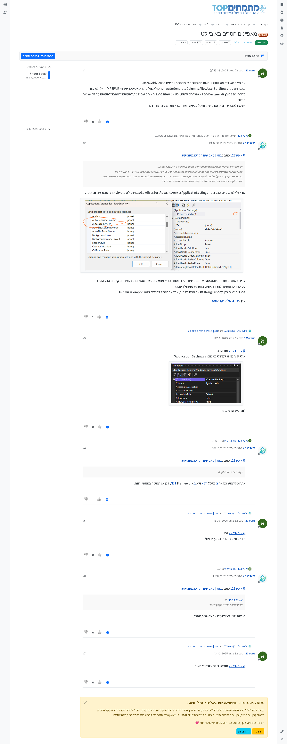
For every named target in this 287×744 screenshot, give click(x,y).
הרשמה (258, 731)
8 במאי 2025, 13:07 (223, 448)
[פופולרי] (281, 12)
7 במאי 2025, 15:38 (225, 70)
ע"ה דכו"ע (249, 142)
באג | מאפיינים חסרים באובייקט (202, 155)
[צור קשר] (281, 44)
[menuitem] (5, 5)
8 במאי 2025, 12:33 (225, 338)
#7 (84, 653)
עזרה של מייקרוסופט (225, 301)
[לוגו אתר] (239, 9)
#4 (84, 448)
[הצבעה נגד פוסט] (86, 121)
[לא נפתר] (281, 20)
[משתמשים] (281, 28)
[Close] (85, 702)
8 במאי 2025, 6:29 (224, 142)
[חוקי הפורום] (281, 5)
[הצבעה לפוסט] (99, 121)
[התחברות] (5, 5)
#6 (84, 576)
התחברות (243, 731)
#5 (84, 520)
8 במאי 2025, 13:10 (224, 576)
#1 (84, 70)
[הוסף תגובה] (107, 122)
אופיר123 (249, 70)
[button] (281, 731)
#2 (84, 142)
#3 (84, 338)
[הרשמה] (5, 12)
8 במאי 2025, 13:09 (225, 520)
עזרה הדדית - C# (243, 42)
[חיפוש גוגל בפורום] (281, 36)
